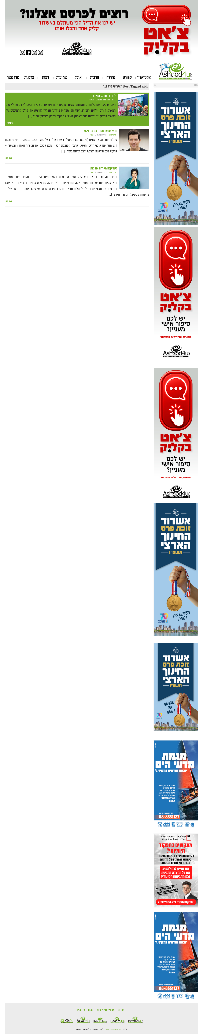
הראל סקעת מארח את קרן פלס (100, 131)
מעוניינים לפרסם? (105, 1010)
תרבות (94, 77)
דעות (45, 77)
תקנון (90, 1010)
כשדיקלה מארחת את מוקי (103, 168)
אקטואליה (144, 77)
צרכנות (29, 77)
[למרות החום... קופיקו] (133, 105)
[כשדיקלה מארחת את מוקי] (134, 178)
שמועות (61, 77)
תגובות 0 (91, 100)
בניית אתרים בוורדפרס (114, 1029)
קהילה (111, 77)
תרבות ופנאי (112, 135)
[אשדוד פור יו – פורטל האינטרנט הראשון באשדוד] (178, 71)
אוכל (78, 77)
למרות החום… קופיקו (104, 96)
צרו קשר (13, 77)
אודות (121, 1010)
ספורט (127, 77)
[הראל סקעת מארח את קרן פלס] (134, 140)
